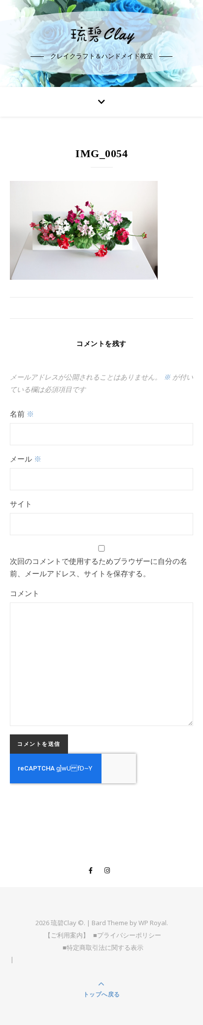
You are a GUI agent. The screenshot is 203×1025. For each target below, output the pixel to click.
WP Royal (152, 922)
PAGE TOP (189, 985)
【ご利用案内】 (66, 935)
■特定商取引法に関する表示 (103, 947)
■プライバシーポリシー (127, 935)
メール (25, 459)
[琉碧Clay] (101, 34)
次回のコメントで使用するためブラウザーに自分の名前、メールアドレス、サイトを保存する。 (98, 567)
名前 (22, 414)
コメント (24, 593)
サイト (21, 504)
